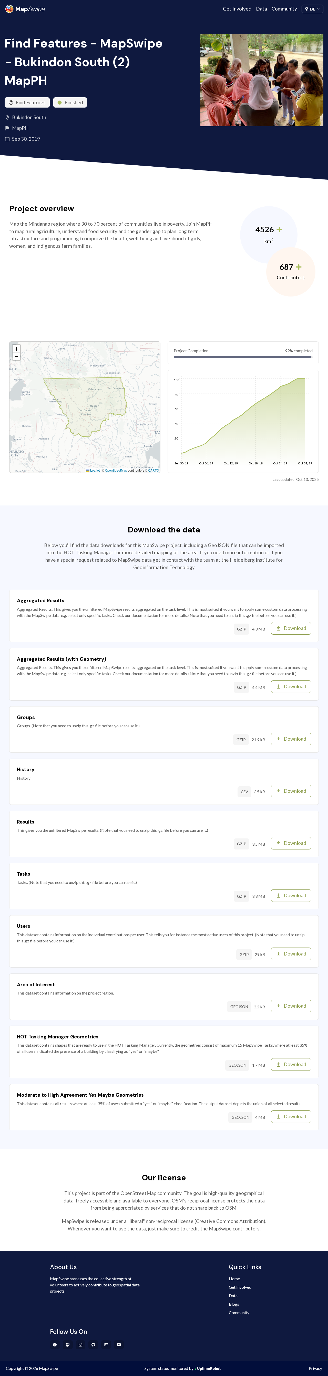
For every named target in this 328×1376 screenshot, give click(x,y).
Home (234, 1278)
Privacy (315, 1368)
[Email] (119, 1344)
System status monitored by (169, 1368)
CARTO (153, 470)
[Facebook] (55, 1344)
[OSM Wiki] (106, 1344)
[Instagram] (81, 1344)
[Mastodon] (68, 1344)
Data (261, 9)
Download (295, 628)
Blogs (234, 1304)
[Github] (93, 1344)
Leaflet (94, 470)
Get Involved (237, 9)
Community (284, 9)
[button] (16, 348)
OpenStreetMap (116, 470)
